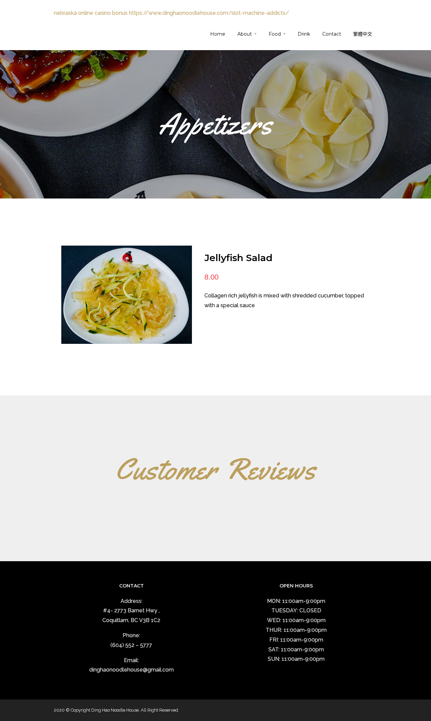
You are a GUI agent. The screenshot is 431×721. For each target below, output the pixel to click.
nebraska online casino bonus (91, 13)
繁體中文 (362, 34)
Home (217, 34)
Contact (331, 34)
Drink (304, 34)
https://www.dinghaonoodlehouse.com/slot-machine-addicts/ (209, 13)
